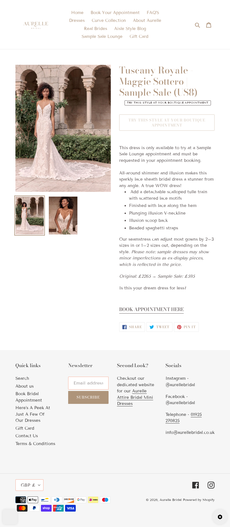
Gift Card (24, 428)
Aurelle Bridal (170, 500)
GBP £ (28, 485)
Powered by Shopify (199, 500)
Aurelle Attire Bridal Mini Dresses (135, 397)
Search (22, 378)
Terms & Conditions (35, 443)
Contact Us (26, 435)
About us (24, 386)
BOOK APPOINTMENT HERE (151, 309)
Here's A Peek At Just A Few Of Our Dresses (32, 414)
